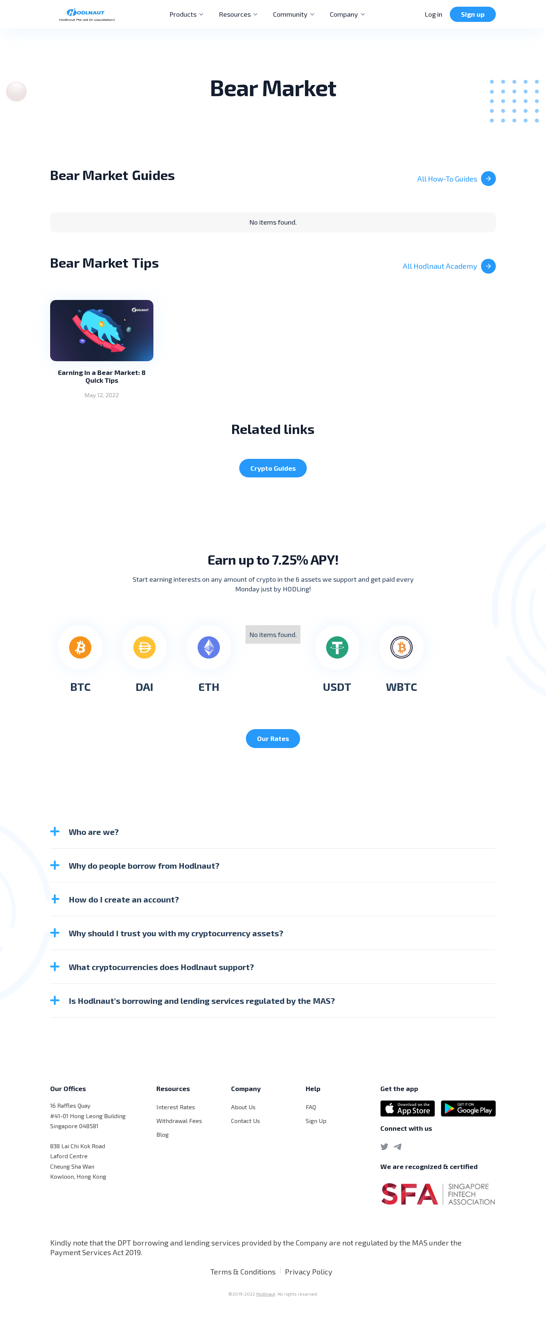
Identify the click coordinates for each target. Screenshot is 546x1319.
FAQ (311, 1106)
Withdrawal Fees (179, 1120)
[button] (186, 14)
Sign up (473, 14)
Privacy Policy (308, 1271)
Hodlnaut (265, 1293)
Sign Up (316, 1120)
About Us (243, 1106)
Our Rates (273, 738)
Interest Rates (175, 1106)
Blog (162, 1134)
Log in (433, 14)
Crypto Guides (273, 468)
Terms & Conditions (243, 1271)
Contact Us (245, 1120)
